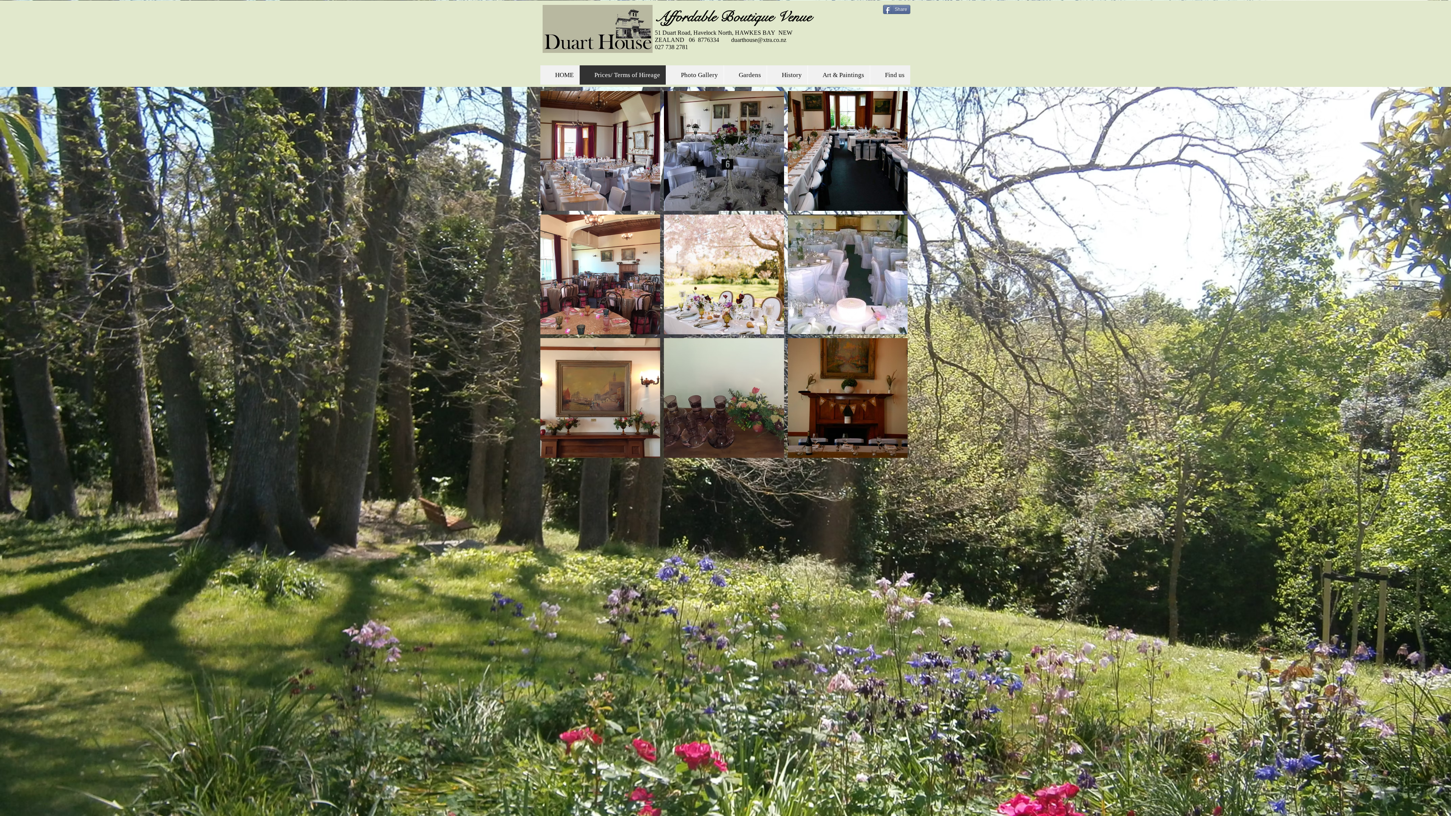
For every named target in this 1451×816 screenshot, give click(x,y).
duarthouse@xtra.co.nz (758, 40)
